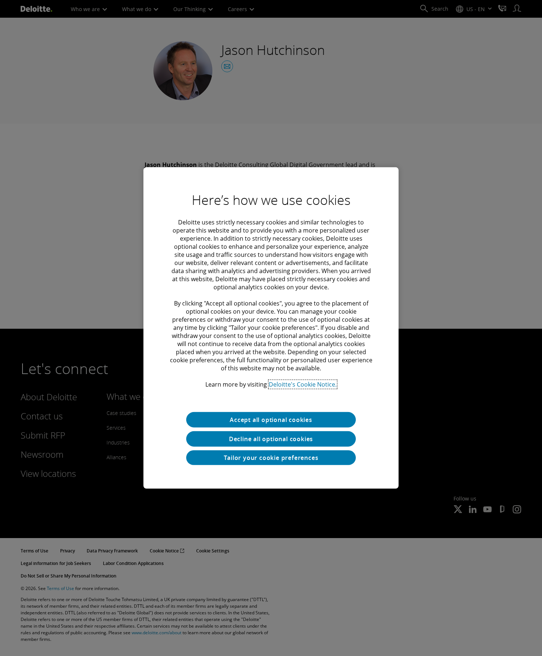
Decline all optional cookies (271, 439)
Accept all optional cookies (271, 420)
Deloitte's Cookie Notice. (303, 384)
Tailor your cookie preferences (271, 458)
